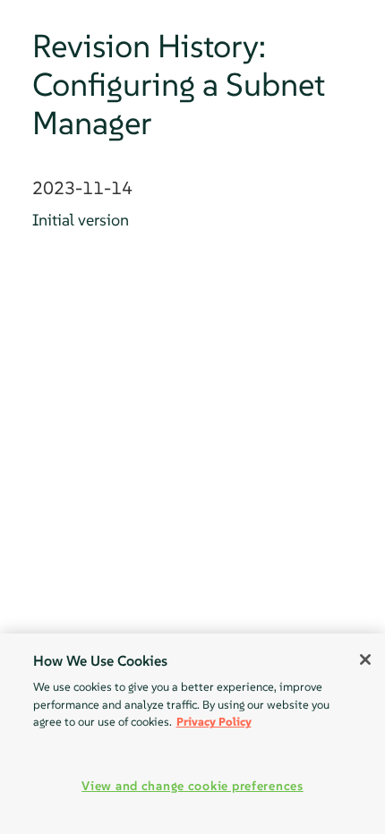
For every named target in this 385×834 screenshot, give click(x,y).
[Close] (365, 659)
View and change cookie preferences (192, 786)
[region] (192, 734)
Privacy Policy (214, 721)
